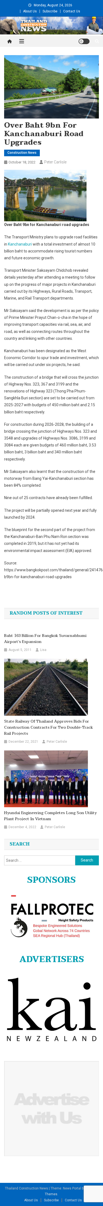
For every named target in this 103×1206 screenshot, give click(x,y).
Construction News (22, 153)
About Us (30, 11)
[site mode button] (84, 41)
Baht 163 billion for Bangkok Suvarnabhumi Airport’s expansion (45, 639)
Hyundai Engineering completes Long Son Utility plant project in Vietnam (50, 816)
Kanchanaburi (20, 244)
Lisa (43, 650)
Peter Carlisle (55, 162)
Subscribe (50, 11)
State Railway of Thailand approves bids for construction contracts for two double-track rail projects (48, 727)
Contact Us (71, 11)
